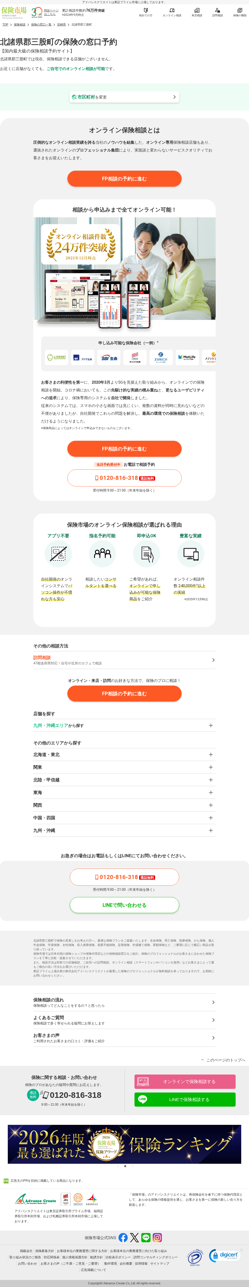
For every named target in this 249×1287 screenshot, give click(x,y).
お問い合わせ (27, 1263)
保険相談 (20, 24)
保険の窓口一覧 (41, 24)
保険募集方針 (44, 1251)
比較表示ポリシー (118, 1257)
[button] (226, 1257)
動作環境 (110, 1263)
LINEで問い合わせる (125, 905)
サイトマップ (159, 1263)
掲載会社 (26, 1251)
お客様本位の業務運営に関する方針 (82, 1251)
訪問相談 (217, 15)
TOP (5, 24)
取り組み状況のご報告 (25, 1257)
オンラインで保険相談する (189, 1081)
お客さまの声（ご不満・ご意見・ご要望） (71, 1263)
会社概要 (126, 1263)
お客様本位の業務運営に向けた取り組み (138, 1251)
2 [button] (124, 1165)
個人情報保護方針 (75, 1257)
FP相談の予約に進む (124, 179)
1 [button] (117, 1165)
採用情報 (141, 1263)
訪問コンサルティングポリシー (155, 1257)
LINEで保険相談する (189, 1099)
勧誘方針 (96, 1257)
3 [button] (131, 1165)
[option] (124, 1144)
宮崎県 (61, 24)
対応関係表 (52, 1257)
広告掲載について (93, 1270)
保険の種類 (240, 15)
